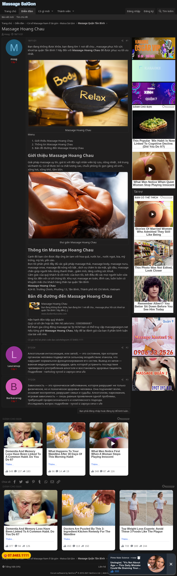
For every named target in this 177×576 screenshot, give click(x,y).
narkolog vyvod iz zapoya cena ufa (64, 371)
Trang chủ (10, 11)
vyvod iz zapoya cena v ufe (86, 403)
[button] (52, 11)
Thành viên (64, 11)
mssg (7, 34)
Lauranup (14, 366)
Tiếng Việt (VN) (12, 566)
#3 (127, 379)
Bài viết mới (8, 17)
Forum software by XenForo (75, 573)
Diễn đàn (27, 11)
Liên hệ (102, 566)
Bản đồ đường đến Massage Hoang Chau (59, 148)
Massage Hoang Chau (86, 50)
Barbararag (13, 398)
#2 (127, 347)
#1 (127, 40)
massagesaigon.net (116, 327)
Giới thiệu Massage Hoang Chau (54, 140)
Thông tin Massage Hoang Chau (54, 144)
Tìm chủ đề (22, 17)
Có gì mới (44, 11)
